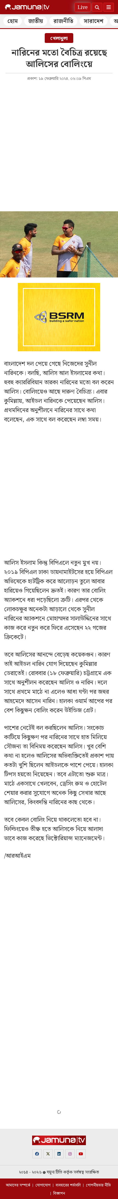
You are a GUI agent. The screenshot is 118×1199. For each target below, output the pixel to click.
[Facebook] (37, 1153)
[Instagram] (70, 1153)
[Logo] (27, 7)
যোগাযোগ (42, 1185)
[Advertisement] (59, 145)
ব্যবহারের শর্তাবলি (68, 1185)
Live (83, 7)
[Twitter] (48, 1153)
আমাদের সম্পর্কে (18, 1185)
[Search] (97, 7)
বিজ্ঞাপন (59, 1193)
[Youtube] (81, 1153)
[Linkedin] (59, 1153)
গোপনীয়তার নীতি (98, 1185)
